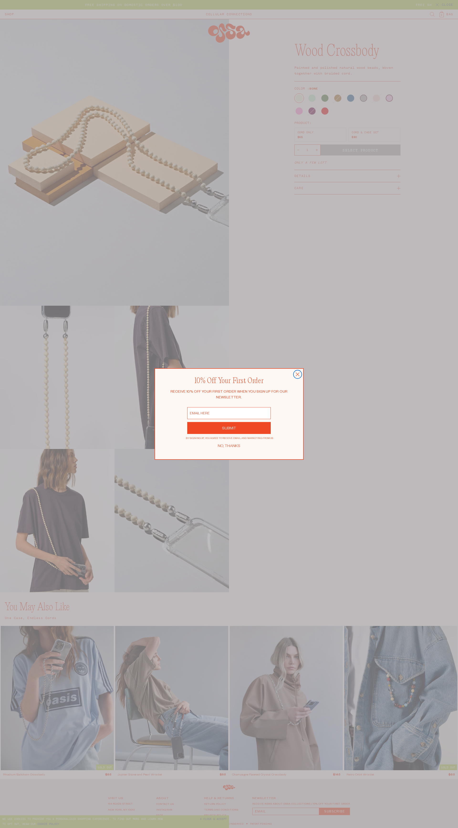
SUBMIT (229, 427)
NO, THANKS (229, 445)
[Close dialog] (297, 374)
